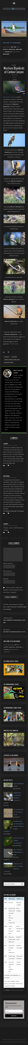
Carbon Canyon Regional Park (12, 359)
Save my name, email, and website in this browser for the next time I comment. (13, 590)
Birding (14, 65)
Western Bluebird (8, 362)
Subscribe (14, 1015)
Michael (6, 476)
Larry (5, 444)
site (15, 645)
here (7, 990)
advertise (12, 49)
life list (15, 392)
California (14, 356)
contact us (7, 649)
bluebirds (6, 356)
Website (5, 579)
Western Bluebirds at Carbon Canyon (14, 70)
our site (13, 47)
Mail (7, 571)
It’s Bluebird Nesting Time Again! (13, 511)
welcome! (6, 54)
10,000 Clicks (13, 344)
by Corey (14, 77)
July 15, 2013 (14, 75)
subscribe (19, 49)
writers (6, 647)
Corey (5, 524)
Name (8, 563)
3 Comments (14, 79)
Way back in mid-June (10, 97)
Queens (12, 384)
